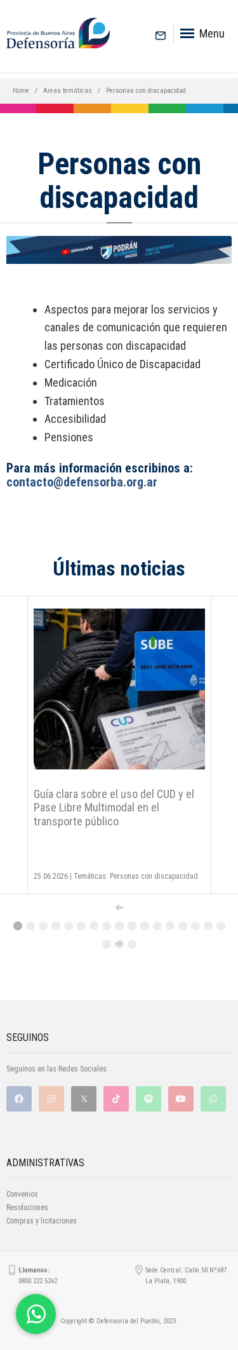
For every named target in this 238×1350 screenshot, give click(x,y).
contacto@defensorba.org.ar (81, 482)
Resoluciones (27, 1207)
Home (21, 90)
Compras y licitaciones (41, 1220)
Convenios (22, 1194)
